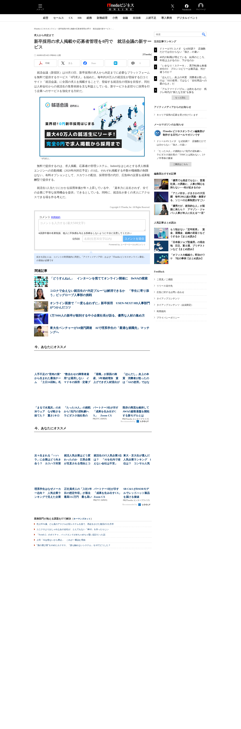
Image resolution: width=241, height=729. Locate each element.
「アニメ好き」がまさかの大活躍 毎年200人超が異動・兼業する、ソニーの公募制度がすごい (188, 197)
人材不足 (151, 17)
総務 (89, 17)
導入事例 (166, 17)
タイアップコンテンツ (168, 298)
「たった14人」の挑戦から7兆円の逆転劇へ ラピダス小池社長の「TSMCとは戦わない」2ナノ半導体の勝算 (181, 154)
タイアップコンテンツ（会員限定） (175, 305)
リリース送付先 (165, 285)
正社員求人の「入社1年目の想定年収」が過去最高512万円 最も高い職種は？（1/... (78, 493)
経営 (45, 17)
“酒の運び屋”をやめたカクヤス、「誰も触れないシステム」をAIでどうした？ (73, 545)
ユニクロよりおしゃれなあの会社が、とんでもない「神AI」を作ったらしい (73, 529)
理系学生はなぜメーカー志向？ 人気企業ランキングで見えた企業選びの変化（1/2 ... (47, 493)
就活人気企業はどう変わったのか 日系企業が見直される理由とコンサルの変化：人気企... (77, 460)
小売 (115, 17)
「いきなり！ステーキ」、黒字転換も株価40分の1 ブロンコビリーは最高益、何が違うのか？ (183, 68)
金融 (125, 17)
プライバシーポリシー (168, 317)
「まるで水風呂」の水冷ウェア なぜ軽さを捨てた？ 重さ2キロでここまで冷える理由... (47, 412)
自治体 (137, 17)
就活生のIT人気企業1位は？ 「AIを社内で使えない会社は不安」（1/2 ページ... (108, 460)
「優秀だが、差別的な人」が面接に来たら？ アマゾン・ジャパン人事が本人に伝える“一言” (187, 209)
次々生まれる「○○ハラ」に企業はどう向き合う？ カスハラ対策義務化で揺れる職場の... (47, 460)
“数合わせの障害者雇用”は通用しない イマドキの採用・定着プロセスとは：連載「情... (77, 378)
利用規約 (161, 311)
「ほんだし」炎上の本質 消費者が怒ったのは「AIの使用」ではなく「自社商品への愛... (136, 378)
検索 (204, 34)
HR (80, 17)
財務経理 (102, 17)
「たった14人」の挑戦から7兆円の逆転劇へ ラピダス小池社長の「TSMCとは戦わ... (77, 412)
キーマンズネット (82, 519)
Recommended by (128, 421)
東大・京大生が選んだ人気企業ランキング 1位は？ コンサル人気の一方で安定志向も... (137, 460)
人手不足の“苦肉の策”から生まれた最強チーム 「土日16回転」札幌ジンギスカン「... (47, 378)
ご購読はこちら (180, 164)
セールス (58, 17)
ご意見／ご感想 (165, 279)
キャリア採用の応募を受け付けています (177, 115)
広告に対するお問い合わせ (170, 292)
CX (71, 17)
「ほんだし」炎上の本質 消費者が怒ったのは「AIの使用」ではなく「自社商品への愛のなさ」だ (183, 80)
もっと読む (180, 97)
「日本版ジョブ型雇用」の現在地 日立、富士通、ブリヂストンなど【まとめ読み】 (187, 246)
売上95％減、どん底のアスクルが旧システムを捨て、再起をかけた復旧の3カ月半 (75, 524)
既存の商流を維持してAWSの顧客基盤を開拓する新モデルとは (136, 411)
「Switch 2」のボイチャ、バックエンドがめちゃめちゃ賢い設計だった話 (71, 534)
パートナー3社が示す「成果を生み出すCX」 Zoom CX (105, 411)
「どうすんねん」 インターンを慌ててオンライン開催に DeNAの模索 (99, 278)
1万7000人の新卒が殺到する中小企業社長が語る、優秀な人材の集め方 (97, 315)
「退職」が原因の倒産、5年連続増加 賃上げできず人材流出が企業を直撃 (106, 378)
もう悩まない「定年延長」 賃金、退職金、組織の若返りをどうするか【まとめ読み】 (187, 233)
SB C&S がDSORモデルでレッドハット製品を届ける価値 (136, 492)
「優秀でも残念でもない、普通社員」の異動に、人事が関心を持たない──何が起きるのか (187, 184)
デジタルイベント (187, 17)
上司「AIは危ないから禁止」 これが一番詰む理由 (61, 540)
